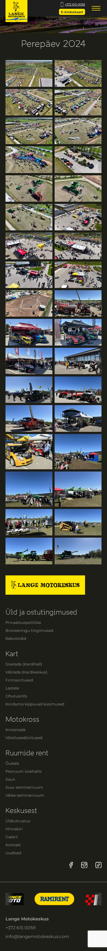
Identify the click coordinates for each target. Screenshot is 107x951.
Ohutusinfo (16, 696)
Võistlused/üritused (23, 737)
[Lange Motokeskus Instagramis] (84, 865)
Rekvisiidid (15, 638)
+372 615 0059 (75, 4)
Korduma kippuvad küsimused (34, 704)
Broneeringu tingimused (29, 630)
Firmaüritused (19, 680)
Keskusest (21, 811)
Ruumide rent (27, 753)
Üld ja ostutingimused (41, 612)
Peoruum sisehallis (23, 771)
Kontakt (13, 844)
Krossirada (15, 729)
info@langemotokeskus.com (37, 936)
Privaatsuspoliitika (23, 622)
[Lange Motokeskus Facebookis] (71, 865)
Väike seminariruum (24, 795)
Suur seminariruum (24, 787)
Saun (10, 779)
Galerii (11, 836)
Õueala (12, 763)
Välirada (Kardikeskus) (26, 672)
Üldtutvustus (17, 820)
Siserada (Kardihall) (23, 664)
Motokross (22, 719)
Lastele (12, 688)
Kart (11, 654)
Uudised (13, 852)
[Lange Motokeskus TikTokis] (98, 865)
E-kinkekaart (72, 12)
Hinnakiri (14, 828)
